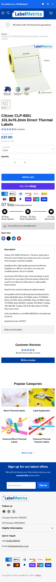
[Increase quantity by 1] (25, 162)
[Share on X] (9, 238)
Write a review (28, 360)
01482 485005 (13, 541)
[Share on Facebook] (3, 238)
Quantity (5, 156)
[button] (7, 129)
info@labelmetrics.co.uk (18, 546)
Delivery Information (13, 329)
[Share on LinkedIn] (14, 238)
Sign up (43, 485)
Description (9, 249)
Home (4, 34)
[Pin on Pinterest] (19, 238)
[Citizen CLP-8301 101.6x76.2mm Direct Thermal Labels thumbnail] (5, 104)
